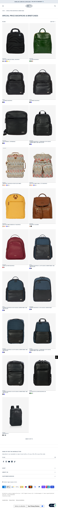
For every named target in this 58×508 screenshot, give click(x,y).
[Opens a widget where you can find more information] (53, 505)
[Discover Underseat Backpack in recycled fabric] (15, 165)
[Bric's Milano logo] (29, 6)
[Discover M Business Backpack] (42, 82)
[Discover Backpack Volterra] (42, 206)
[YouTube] (9, 461)
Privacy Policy (12, 500)
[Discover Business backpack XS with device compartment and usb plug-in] (15, 331)
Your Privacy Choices (33, 506)
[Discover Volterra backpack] (42, 41)
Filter (4, 21)
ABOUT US (5, 472)
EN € (15, 482)
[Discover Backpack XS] (15, 415)
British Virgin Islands (9, 482)
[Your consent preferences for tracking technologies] (55, 505)
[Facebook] (3, 461)
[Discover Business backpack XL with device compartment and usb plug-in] (42, 247)
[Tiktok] (15, 461)
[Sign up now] (55, 457)
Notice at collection (20, 506)
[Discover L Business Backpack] (15, 82)
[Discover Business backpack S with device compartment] (42, 289)
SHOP (3, 468)
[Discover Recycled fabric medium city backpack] (15, 206)
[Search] (55, 6)
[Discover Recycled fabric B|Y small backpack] (15, 41)
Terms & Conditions (20, 500)
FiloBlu (9, 495)
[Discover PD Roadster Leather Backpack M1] (42, 373)
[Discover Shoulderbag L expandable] (15, 123)
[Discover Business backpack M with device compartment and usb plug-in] (15, 289)
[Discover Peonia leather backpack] (15, 247)
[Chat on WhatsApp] (56, 357)
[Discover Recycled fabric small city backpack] (42, 165)
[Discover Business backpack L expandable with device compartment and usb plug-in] (42, 123)
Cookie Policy (5, 500)
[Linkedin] (12, 461)
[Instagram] (6, 461)
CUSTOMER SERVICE (8, 476)
